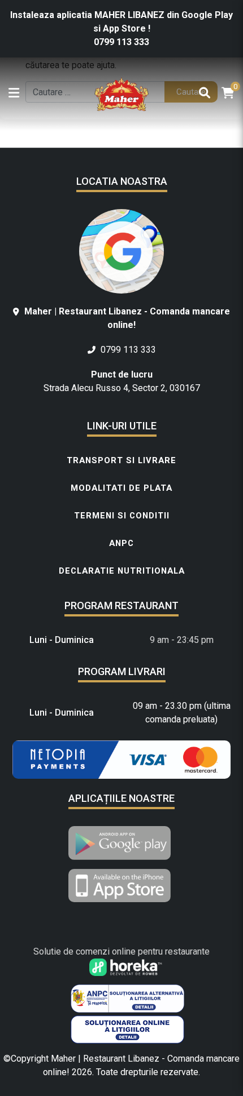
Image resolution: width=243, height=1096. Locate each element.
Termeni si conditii (122, 516)
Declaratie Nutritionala (122, 571)
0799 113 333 (121, 42)
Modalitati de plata (121, 488)
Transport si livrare (121, 460)
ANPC (121, 543)
